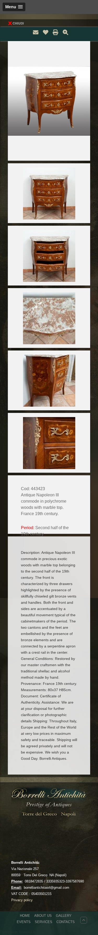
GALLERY (64, 916)
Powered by (28, 932)
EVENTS (24, 922)
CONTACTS (65, 922)
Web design (9, 932)
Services (43, 922)
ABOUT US (43, 916)
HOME (25, 916)
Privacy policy (22, 900)
